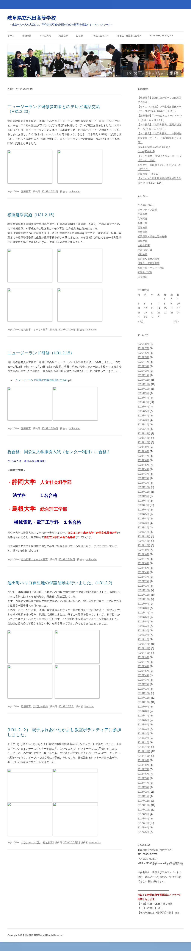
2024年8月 (143, 451)
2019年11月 (144, 697)
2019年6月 (143, 720)
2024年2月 (143, 478)
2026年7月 (143, 348)
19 (145, 312)
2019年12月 (144, 693)
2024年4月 (143, 469)
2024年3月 (143, 473)
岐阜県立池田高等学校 (31, 18)
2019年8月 (143, 711)
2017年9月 (143, 814)
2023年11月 (144, 491)
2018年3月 (143, 787)
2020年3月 (143, 679)
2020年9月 (143, 657)
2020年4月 (143, 675)
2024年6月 (143, 460)
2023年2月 (143, 527)
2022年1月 (143, 585)
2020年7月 (143, 661)
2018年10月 (144, 756)
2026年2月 (143, 370)
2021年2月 (143, 635)
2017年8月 (143, 818)
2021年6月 (143, 617)
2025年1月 (143, 429)
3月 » (176, 321)
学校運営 (142, 232)
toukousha (74, 191)
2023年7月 (143, 505)
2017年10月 (144, 809)
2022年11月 (144, 541)
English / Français (161, 35)
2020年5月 (143, 670)
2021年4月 (143, 626)
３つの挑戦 (45, 35)
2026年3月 (143, 366)
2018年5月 (143, 778)
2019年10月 (144, 702)
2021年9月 (143, 603)
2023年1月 (143, 532)
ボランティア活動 (30, 842)
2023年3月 (143, 523)
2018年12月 (144, 747)
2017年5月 (143, 832)
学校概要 (26, 35)
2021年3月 (143, 630)
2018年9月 (143, 760)
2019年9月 (143, 706)
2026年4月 (143, 361)
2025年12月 (144, 379)
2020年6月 (143, 666)
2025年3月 (143, 420)
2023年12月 (144, 487)
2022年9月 (143, 550)
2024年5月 (143, 464)
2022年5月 (143, 567)
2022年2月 (143, 581)
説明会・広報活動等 (148, 263)
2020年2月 (143, 684)
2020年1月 (143, 688)
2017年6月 (143, 827)
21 (158, 312)
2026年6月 (143, 353)
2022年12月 (144, 536)
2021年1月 (143, 639)
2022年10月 (144, 545)
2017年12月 (144, 800)
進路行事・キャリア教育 (34, 329)
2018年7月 (143, 769)
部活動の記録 (40, 706)
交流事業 (142, 214)
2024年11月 (144, 438)
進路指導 (63, 35)
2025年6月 (143, 406)
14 (158, 308)
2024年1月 (143, 482)
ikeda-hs (89, 706)
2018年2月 (143, 791)
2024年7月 (143, 456)
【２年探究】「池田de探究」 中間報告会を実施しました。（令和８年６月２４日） (159, 138)
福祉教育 (48, 842)
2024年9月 (143, 447)
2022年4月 (143, 572)
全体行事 (142, 223)
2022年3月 (143, 576)
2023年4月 (143, 518)
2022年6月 (143, 563)
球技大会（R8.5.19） (149, 173)
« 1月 (140, 321)
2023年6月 (143, 509)
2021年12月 (144, 590)
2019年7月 (143, 715)
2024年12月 (144, 433)
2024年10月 (144, 442)
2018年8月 (143, 764)
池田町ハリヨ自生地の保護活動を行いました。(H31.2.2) (59, 582)
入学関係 (142, 218)
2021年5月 (143, 621)
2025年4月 (143, 415)
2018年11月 (144, 751)
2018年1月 (143, 796)
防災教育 (142, 276)
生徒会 (79, 35)
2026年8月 (143, 344)
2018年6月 (143, 773)
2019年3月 (143, 733)
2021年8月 (143, 608)
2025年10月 (144, 388)
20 (152, 312)
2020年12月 (144, 644)
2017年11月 (144, 805)
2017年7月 (143, 823)
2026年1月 (143, 375)
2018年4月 (143, 782)
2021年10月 (144, 599)
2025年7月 (143, 402)
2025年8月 (143, 397)
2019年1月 (143, 742)
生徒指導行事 (145, 250)
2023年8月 (143, 500)
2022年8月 (143, 554)
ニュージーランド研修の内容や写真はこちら (41, 380)
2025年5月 (143, 411)
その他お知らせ (146, 205)
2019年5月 (143, 724)
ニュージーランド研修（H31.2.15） (40, 353)
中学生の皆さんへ (100, 35)
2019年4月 (143, 729)
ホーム (10, 35)
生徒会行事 (144, 245)
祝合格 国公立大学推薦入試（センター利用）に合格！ (59, 451)
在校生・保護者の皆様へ (129, 35)
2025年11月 (144, 384)
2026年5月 (143, 357)
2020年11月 (144, 648)
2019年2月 (143, 738)
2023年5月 (143, 514)
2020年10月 (144, 653)
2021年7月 (143, 612)
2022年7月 (143, 559)
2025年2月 (143, 424)
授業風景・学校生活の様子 (152, 236)
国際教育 (26, 191)
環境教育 (26, 706)
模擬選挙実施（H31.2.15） (32, 215)
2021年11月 (144, 594)
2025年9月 (143, 393)
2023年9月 (143, 496)
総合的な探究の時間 (148, 258)
